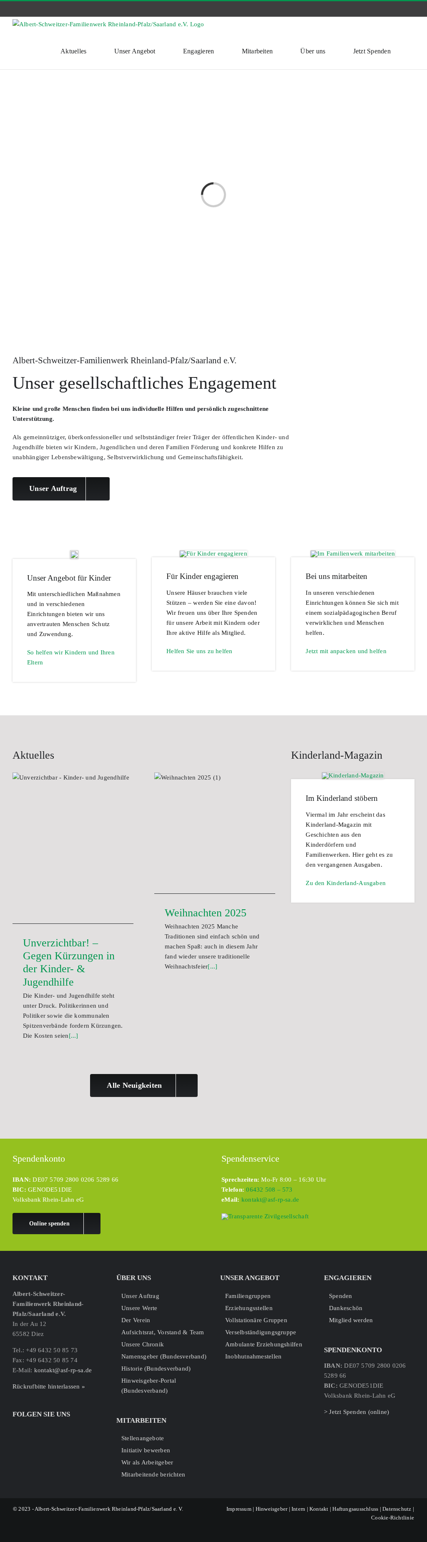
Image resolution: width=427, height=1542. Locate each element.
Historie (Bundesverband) (156, 1368)
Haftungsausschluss (355, 1509)
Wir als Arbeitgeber (147, 1462)
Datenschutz (396, 1509)
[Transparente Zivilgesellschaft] (265, 1216)
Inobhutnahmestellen (253, 1356)
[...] (73, 1035)
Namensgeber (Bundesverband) (163, 1356)
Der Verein (135, 1320)
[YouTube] (42, 1429)
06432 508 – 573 (269, 1189)
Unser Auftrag (140, 1296)
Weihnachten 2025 (205, 913)
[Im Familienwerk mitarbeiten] (353, 553)
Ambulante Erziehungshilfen (263, 1344)
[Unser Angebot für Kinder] (74, 553)
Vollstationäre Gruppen (256, 1320)
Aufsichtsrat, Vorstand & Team (162, 1332)
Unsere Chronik (142, 1344)
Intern (298, 1509)
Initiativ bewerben (145, 1450)
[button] (411, 50)
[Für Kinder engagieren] (213, 553)
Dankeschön (345, 1308)
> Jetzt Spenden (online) (356, 1412)
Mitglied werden (351, 1320)
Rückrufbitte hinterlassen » (49, 1386)
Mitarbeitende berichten (153, 1474)
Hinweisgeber (272, 1509)
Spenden (340, 1296)
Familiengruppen (248, 1296)
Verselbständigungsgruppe (260, 1332)
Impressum (238, 1509)
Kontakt (319, 1509)
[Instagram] (28, 1429)
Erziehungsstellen (249, 1308)
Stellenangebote (142, 1438)
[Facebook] (16, 1429)
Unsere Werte (139, 1308)
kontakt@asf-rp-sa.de (270, 1199)
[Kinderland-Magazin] (353, 775)
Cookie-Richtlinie (392, 1517)
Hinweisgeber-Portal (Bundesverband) (148, 1385)
